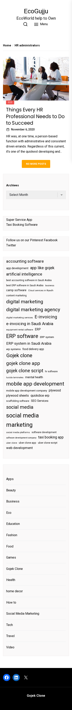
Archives (12, 185)
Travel (10, 636)
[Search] (25, 24)
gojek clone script (24, 370)
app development (17, 268)
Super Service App (19, 220)
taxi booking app (51, 437)
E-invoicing (46, 316)
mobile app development (35, 384)
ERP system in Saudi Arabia (28, 343)
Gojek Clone (14, 569)
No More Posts (36, 164)
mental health (34, 377)
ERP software (22, 336)
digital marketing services (19, 317)
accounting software (25, 261)
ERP (38, 329)
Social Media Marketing (22, 613)
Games (11, 557)
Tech (9, 625)
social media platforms (18, 432)
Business (12, 501)
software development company (21, 437)
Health (10, 580)
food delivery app (33, 349)
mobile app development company (26, 390)
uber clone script (47, 442)
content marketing (16, 295)
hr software (51, 371)
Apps (10, 479)
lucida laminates (14, 377)
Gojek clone (19, 355)
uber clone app (27, 442)
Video (10, 647)
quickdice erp (40, 395)
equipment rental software (19, 329)
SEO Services (39, 401)
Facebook (51, 240)
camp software (16, 290)
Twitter (11, 245)
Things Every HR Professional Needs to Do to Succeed (35, 116)
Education (13, 524)
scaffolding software (17, 401)
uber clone (11, 443)
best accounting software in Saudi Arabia (29, 280)
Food (9, 546)
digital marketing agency (33, 309)
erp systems (13, 349)
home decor (14, 591)
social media (19, 407)
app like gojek (42, 267)
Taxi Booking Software (22, 225)
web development (19, 448)
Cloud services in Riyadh (40, 290)
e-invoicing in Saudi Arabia (29, 323)
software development (44, 432)
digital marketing (24, 301)
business (49, 285)
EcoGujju (36, 11)
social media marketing (22, 420)
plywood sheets (17, 395)
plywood (55, 390)
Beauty (11, 490)
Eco (10, 102)
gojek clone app (23, 363)
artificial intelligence (24, 274)
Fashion (11, 535)
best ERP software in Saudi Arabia (24, 285)
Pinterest (36, 240)
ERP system (47, 337)
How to (11, 602)
